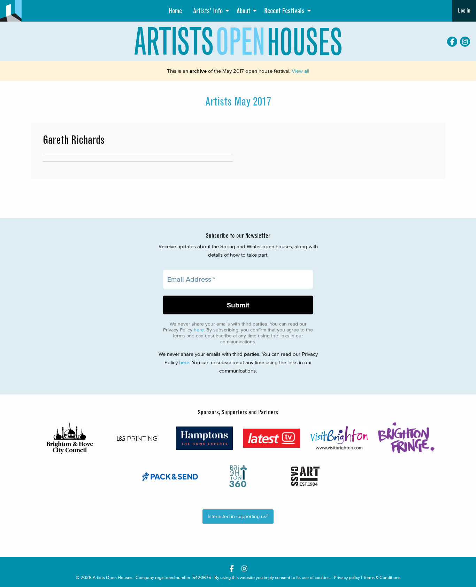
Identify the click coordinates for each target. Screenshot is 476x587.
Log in (464, 10)
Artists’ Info (208, 11)
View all (300, 71)
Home (175, 11)
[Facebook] (452, 42)
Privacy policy (347, 577)
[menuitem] (175, 11)
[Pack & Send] (170, 476)
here (199, 329)
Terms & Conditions (381, 577)
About (243, 11)
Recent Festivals (284, 11)
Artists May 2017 (238, 101)
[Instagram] (465, 42)
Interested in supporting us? (238, 516)
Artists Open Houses (112, 577)
